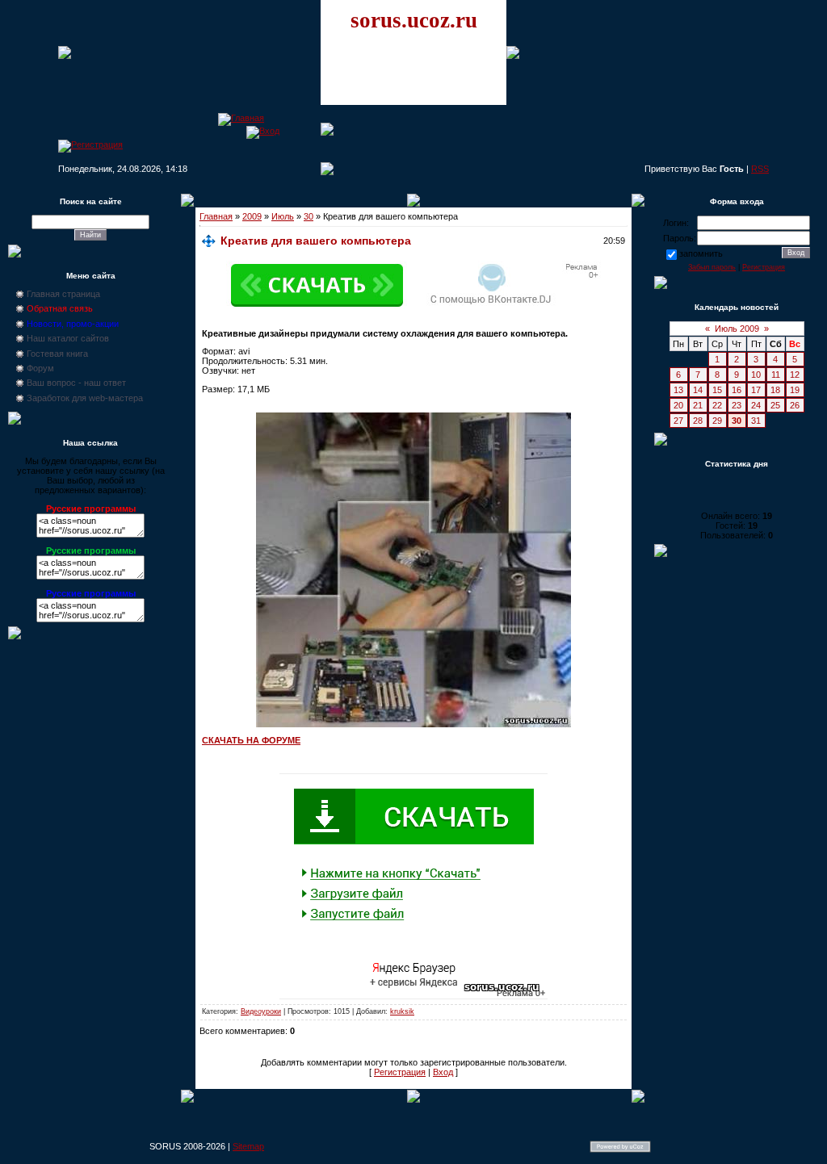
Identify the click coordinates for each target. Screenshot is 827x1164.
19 (795, 390)
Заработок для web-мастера (85, 398)
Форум (40, 368)
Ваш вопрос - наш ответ (76, 382)
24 (756, 405)
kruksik (402, 1011)
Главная (216, 216)
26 (795, 405)
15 (717, 390)
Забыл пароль (712, 267)
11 (775, 374)
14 (698, 390)
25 (775, 405)
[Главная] (241, 118)
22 (717, 405)
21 (698, 405)
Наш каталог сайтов (68, 338)
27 (678, 420)
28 (698, 420)
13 (678, 390)
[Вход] (262, 131)
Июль (282, 216)
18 (775, 390)
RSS (760, 169)
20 (678, 405)
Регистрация (400, 1072)
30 (308, 216)
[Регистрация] (90, 144)
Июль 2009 (737, 328)
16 (736, 390)
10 (756, 374)
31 (756, 420)
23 (736, 405)
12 (795, 374)
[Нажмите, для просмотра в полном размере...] (413, 724)
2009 (252, 216)
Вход (443, 1072)
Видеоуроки (261, 1011)
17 (756, 390)
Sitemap (248, 1146)
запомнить (701, 253)
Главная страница (63, 294)
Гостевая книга (57, 353)
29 (717, 420)
